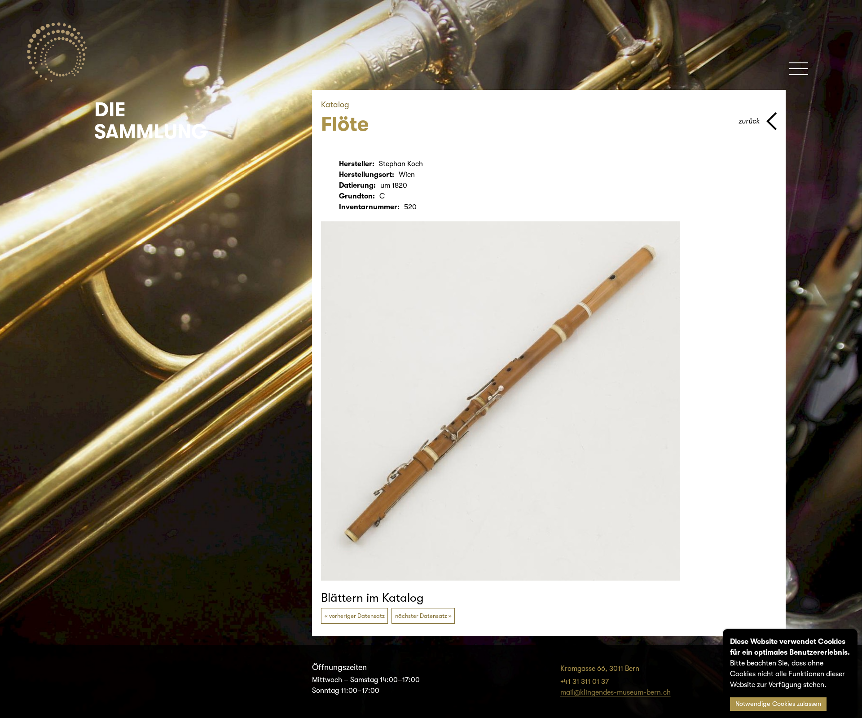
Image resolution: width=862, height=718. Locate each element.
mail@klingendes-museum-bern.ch (615, 692)
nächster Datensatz (421, 615)
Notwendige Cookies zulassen (778, 704)
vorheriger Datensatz (357, 615)
